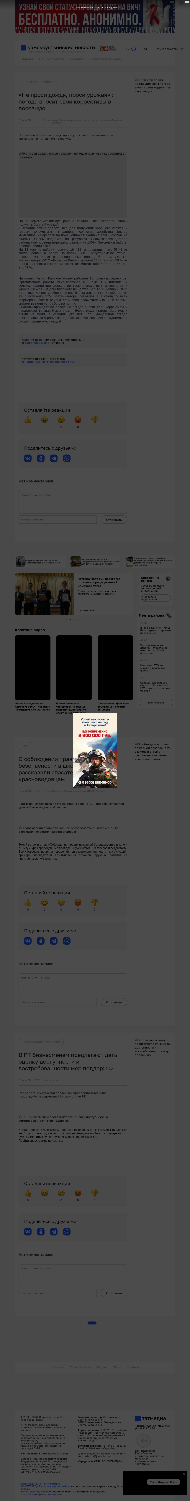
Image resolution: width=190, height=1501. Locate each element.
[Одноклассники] (41, 458)
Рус (127, 48)
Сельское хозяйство (38, 82)
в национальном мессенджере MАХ (48, 361)
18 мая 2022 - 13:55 (26, 121)
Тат (145, 48)
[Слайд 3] (74, 619)
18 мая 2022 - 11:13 (29, 791)
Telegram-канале (37, 342)
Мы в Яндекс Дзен (163, 1482)
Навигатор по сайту (106, 59)
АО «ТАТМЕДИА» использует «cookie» (44, 1486)
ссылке (57, 1140)
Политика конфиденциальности (41, 1494)
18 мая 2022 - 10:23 (29, 1080)
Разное (133, 1367)
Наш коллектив (52, 59)
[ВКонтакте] (28, 458)
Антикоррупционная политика (40, 1483)
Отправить (114, 520)
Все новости (156, 702)
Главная (27, 59)
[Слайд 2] (70, 619)
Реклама (77, 59)
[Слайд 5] (81, 619)
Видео (102, 1367)
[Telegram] (54, 458)
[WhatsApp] (67, 458)
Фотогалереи (80, 1367)
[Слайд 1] (66, 619)
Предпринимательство (41, 1042)
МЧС (26, 746)
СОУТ (117, 1367)
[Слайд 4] (77, 619)
